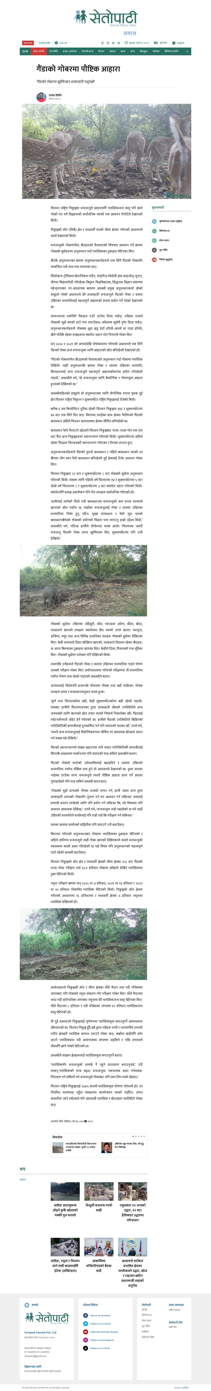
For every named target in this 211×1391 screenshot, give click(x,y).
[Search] (187, 51)
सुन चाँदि (146, 1326)
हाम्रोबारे (145, 1332)
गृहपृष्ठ (144, 1310)
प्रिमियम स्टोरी (171, 51)
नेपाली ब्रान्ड (87, 51)
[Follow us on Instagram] (113, 43)
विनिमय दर (147, 1315)
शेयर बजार (146, 1321)
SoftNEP (185, 1387)
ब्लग (132, 51)
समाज (112, 51)
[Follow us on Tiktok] (118, 43)
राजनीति (53, 51)
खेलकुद (144, 51)
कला (122, 51)
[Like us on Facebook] (102, 43)
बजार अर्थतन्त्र (70, 51)
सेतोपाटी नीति (148, 1337)
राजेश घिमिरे (55, 95)
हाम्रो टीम (173, 1327)
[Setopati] (46, 1318)
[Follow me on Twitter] (45, 99)
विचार (101, 51)
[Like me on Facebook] (42, 101)
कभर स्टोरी (38, 51)
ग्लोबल (156, 51)
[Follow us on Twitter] (108, 43)
